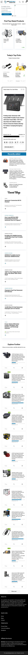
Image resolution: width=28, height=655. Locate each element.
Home (2, 616)
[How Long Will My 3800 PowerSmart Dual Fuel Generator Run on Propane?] (14, 221)
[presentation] (3, 33)
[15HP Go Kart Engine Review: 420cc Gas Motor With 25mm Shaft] (14, 276)
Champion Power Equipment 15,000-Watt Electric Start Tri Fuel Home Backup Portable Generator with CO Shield (17, 437)
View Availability (8, 147)
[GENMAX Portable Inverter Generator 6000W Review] (14, 258)
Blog (2, 618)
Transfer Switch (13, 182)
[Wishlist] (23, 2)
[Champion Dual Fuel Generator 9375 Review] (14, 294)
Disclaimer (3, 630)
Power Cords (18, 72)
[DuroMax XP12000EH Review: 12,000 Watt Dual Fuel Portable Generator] (14, 240)
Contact (3, 620)
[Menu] (1, 2)
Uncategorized (6, 72)
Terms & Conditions (5, 628)
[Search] (19, 2)
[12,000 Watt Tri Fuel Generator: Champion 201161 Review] (14, 310)
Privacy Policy (4, 626)
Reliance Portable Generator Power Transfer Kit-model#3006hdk (16, 186)
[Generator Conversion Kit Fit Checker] (14, 204)
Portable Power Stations (15, 158)
